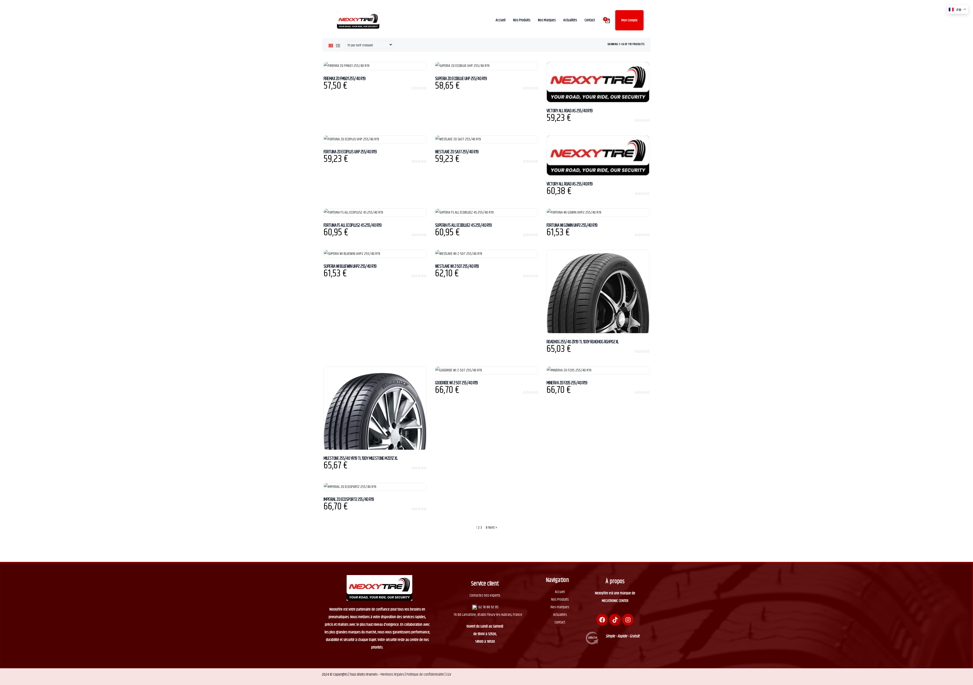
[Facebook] (602, 619)
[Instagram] (628, 619)
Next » (492, 527)
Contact (560, 622)
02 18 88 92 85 (488, 607)
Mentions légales (392, 674)
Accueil (560, 592)
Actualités (560, 615)
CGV (448, 674)
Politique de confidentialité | (426, 674)
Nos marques (560, 607)
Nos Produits (560, 599)
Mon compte (629, 20)
